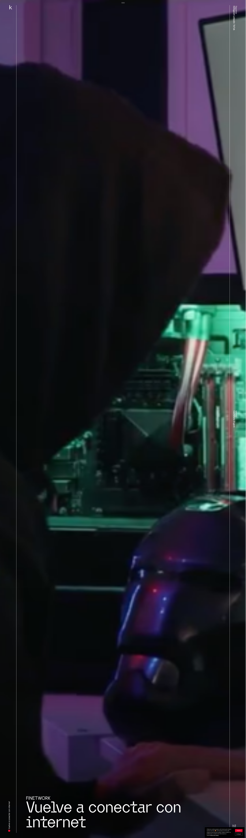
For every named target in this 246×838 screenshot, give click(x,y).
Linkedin (234, 20)
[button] (123, 2)
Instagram (234, 10)
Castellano (234, 415)
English (234, 424)
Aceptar (239, 830)
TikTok (234, 27)
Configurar (238, 834)
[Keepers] (11, 7)
